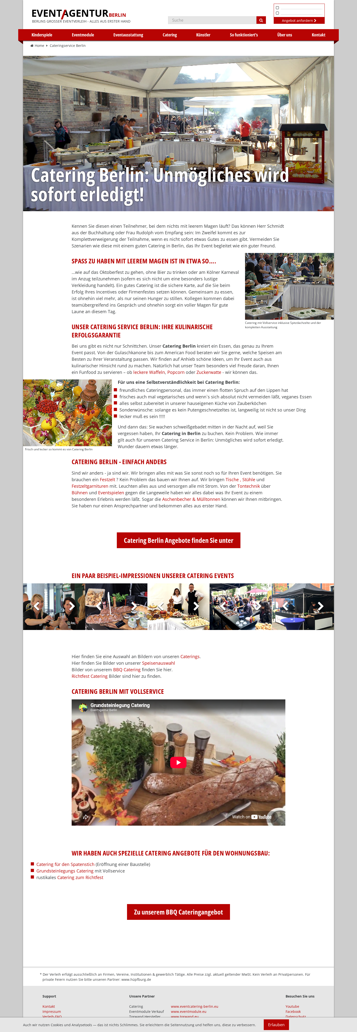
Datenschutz (296, 1016)
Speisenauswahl (158, 663)
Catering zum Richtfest (80, 877)
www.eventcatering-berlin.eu (194, 1006)
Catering (170, 35)
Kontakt (318, 35)
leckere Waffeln (149, 372)
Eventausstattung (128, 35)
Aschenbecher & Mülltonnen (191, 499)
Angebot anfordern (298, 20)
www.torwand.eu (185, 1016)
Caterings (190, 656)
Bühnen (80, 492)
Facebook (293, 1011)
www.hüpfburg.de (136, 979)
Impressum (51, 1011)
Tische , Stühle (240, 479)
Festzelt (107, 479)
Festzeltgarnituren (90, 486)
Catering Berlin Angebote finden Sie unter (178, 540)
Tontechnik (248, 486)
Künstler (203, 35)
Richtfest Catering (90, 676)
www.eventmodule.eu (188, 1011)
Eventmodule (83, 35)
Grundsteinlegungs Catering (65, 871)
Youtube (292, 1006)
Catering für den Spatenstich (65, 864)
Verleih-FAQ (52, 1016)
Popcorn (176, 372)
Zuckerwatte (208, 372)
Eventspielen (111, 492)
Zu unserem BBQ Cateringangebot (178, 911)
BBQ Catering (127, 669)
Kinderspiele (42, 35)
